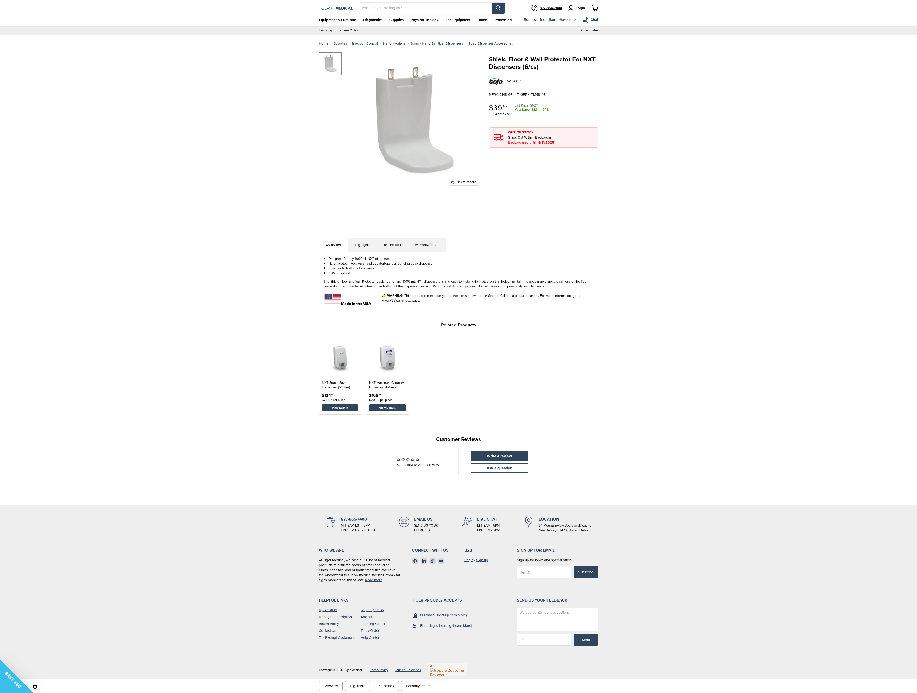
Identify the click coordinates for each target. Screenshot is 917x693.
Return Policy (329, 623)
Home (323, 44)
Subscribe (586, 572)
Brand (482, 19)
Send (586, 639)
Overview (333, 244)
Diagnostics (372, 19)
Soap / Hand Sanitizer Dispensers (437, 44)
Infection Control (365, 44)
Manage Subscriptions (336, 616)
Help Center (370, 637)
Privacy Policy (379, 670)
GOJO (516, 81)
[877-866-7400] (350, 525)
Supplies (396, 19)
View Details (340, 408)
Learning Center (373, 623)
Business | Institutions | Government (551, 19)
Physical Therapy (424, 19)
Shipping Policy (372, 610)
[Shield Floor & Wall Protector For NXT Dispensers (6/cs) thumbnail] (330, 63)
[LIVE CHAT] (481, 525)
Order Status (589, 30)
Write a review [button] (499, 456)
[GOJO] (496, 81)
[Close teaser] (34, 686)
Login (468, 560)
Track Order (370, 630)
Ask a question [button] (499, 468)
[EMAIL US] (418, 525)
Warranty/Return (427, 244)
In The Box (392, 244)
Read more (373, 580)
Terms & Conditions (408, 670)
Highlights (362, 244)
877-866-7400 (551, 8)
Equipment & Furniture (337, 19)
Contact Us (327, 630)
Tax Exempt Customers (337, 637)
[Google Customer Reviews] (447, 669)
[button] (16, 676)
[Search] (498, 8)
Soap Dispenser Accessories (490, 44)
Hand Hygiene (394, 44)
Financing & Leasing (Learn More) (446, 625)
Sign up (482, 560)
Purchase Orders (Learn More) (443, 615)
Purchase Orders (347, 30)
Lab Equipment (458, 19)
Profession (503, 19)
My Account (328, 610)
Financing (325, 30)
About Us (368, 616)
